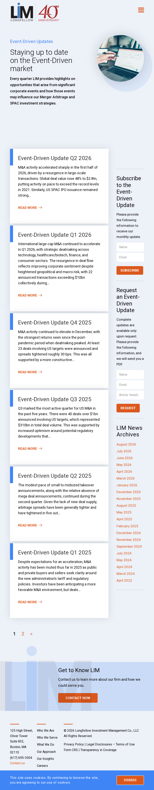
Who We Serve (47, 737)
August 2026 (126, 444)
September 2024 (129, 546)
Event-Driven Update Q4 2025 (54, 322)
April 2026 (124, 472)
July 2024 (124, 553)
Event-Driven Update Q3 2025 (54, 399)
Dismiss (130, 780)
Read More (27, 208)
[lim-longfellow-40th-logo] (35, 12)
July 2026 (124, 451)
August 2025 (126, 505)
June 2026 (125, 458)
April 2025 (124, 519)
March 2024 (126, 574)
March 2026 (126, 478)
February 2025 (127, 526)
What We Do (45, 744)
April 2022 (124, 580)
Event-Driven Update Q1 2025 (54, 552)
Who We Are (45, 730)
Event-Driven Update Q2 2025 (54, 476)
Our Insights (45, 759)
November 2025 (129, 499)
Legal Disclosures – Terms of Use (110, 744)
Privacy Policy (74, 744)
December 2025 (129, 492)
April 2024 (124, 567)
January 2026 (127, 485)
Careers (42, 766)
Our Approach (46, 752)
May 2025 (124, 512)
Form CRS (71, 750)
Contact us (17, 763)
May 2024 (124, 560)
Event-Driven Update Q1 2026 (54, 235)
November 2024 (129, 540)
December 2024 (129, 533)
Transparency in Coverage (98, 750)
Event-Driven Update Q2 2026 (54, 158)
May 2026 (124, 465)
